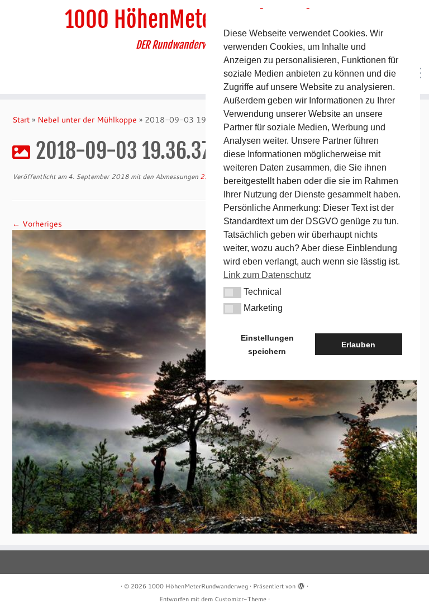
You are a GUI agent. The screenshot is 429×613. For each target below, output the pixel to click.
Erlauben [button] (358, 344)
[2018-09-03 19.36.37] (214, 380)
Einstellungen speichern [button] (267, 344)
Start (21, 119)
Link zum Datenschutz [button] (267, 275)
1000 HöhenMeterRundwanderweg (198, 586)
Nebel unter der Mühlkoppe (87, 119)
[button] (232, 292)
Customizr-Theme (240, 599)
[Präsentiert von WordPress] (301, 584)
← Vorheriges (37, 223)
